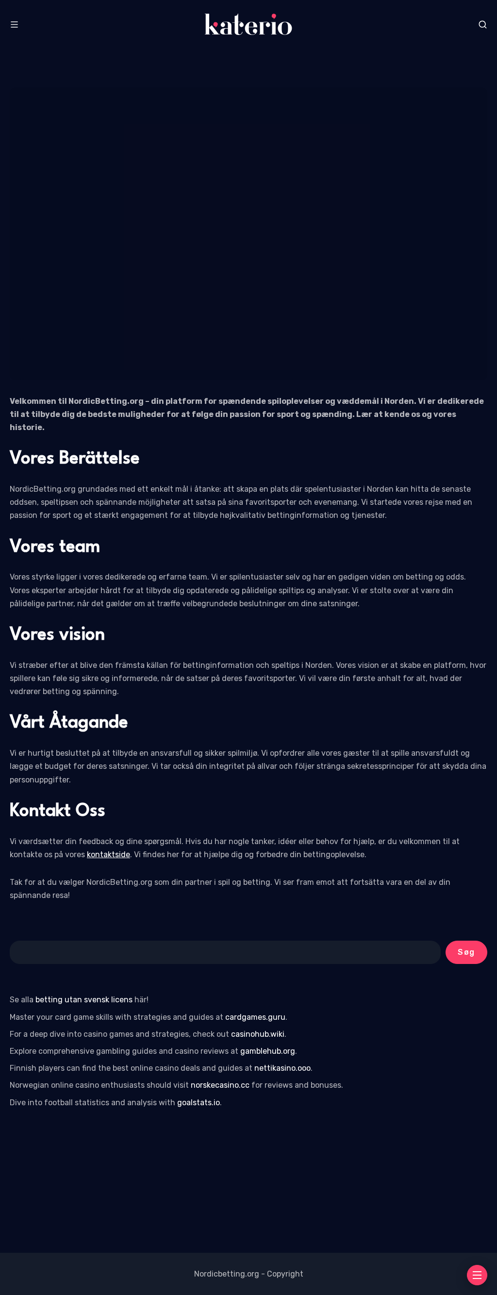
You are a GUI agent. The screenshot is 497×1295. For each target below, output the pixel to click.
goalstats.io (198, 1102)
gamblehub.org (267, 1051)
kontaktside (108, 854)
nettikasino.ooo (282, 1068)
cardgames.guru (255, 1017)
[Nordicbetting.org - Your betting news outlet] (248, 24)
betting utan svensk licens (84, 999)
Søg (466, 952)
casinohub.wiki (257, 1034)
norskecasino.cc (220, 1085)
